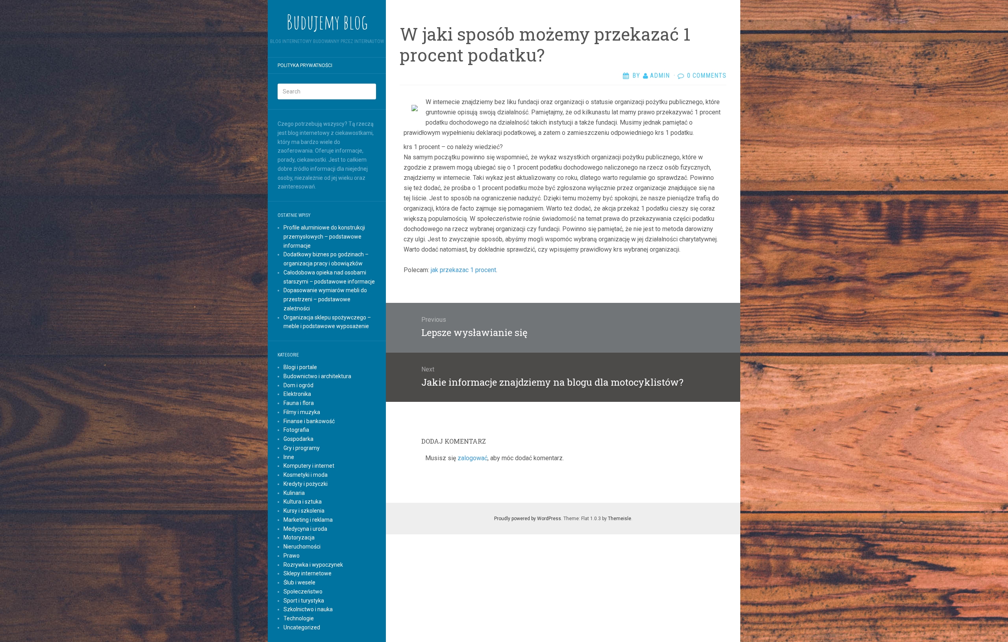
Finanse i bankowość (309, 421)
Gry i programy (302, 448)
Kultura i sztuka (303, 501)
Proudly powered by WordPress (527, 518)
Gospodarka (298, 439)
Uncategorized (302, 627)
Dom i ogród (298, 385)
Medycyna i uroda (305, 529)
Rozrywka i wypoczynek (313, 565)
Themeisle (619, 518)
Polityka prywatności (305, 65)
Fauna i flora (299, 403)
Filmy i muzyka (302, 412)
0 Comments (706, 75)
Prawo (292, 555)
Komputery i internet (309, 466)
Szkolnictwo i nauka (308, 609)
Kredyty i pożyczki (306, 484)
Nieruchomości (302, 546)
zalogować (472, 458)
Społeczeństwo (303, 591)
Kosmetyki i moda (306, 475)
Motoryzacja (299, 537)
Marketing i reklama (308, 520)
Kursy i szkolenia (304, 511)
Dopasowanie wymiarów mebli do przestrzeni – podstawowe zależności (325, 299)
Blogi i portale (300, 367)
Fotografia (296, 430)
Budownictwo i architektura (317, 376)
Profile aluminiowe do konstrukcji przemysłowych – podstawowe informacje (324, 236)
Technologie (299, 618)
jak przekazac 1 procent (463, 270)
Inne (289, 457)
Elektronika (297, 394)
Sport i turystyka (304, 600)
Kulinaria (294, 493)
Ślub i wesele (299, 582)
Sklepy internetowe (308, 573)
